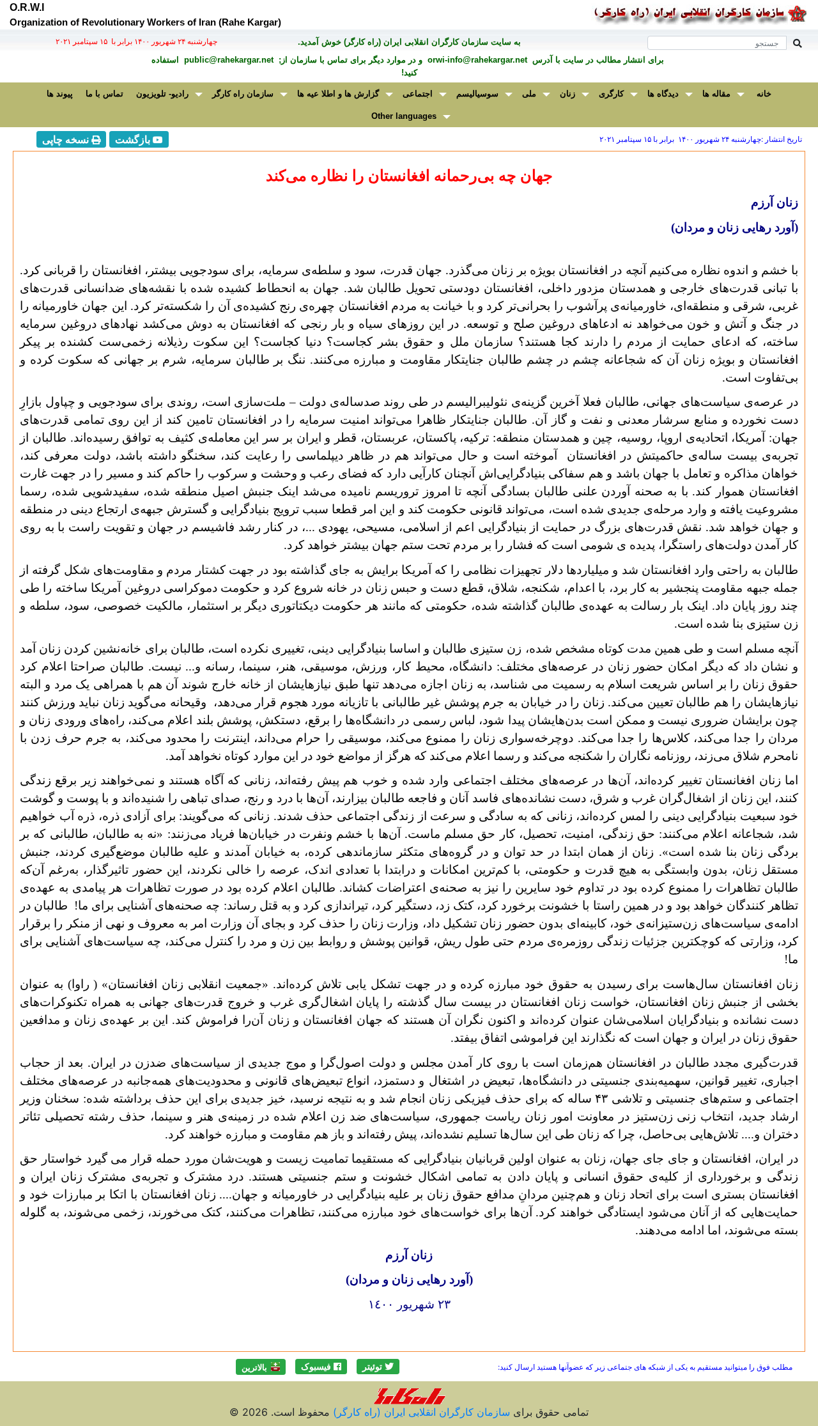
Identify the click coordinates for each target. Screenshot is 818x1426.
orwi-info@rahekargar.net (476, 60)
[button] (378, 1366)
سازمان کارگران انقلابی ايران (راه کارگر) (420, 1412)
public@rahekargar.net (227, 60)
